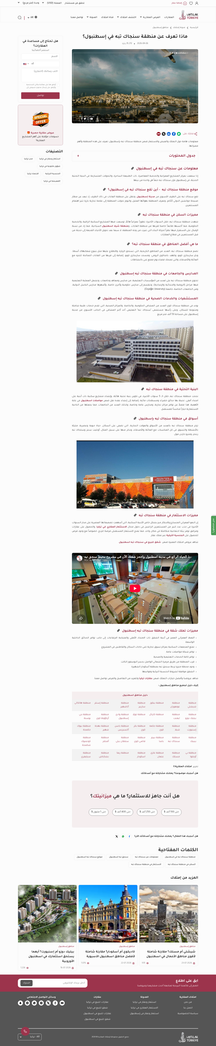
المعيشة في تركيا (52, 181)
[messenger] (27, 1003)
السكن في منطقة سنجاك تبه (181, 864)
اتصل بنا (187, 1008)
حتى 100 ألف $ (171, 812)
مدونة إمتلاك (179, 28)
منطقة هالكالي (82, 703)
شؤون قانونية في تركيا (50, 166)
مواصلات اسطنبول (92, 401)
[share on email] (158, 134)
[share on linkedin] (169, 134)
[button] (25, 64)
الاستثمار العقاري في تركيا (112, 527)
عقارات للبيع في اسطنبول (97, 1013)
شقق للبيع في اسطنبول (97, 1019)
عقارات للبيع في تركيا (97, 1002)
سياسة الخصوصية (188, 1013)
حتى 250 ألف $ (147, 812)
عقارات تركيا (145, 678)
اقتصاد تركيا (33, 174)
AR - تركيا (35, 1037)
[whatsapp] (34, 1003)
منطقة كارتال (156, 714)
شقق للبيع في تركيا (97, 1008)
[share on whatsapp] (179, 134)
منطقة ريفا (123, 753)
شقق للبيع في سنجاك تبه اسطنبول (140, 542)
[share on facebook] (174, 134)
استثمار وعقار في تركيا (49, 159)
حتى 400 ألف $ (122, 812)
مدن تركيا (28, 159)
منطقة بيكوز (157, 703)
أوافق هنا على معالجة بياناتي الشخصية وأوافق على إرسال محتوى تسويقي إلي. (41, 86)
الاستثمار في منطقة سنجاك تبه (146, 864)
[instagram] (41, 1003)
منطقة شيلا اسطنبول (115, 226)
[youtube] (62, 1003)
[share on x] (164, 134)
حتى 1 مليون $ (98, 812)
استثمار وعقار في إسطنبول (144, 1013)
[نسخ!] (132, 169)
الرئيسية (194, 28)
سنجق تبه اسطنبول (118, 857)
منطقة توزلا (139, 714)
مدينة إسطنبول (146, 197)
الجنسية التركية (175, 535)
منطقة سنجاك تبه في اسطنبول (180, 857)
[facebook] (55, 1003)
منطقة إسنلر (102, 703)
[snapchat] (20, 1003)
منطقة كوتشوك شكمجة (86, 742)
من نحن (188, 1002)
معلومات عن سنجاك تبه (146, 857)
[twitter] (48, 1003)
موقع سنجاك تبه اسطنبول (89, 857)
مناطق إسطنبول (160, 28)
